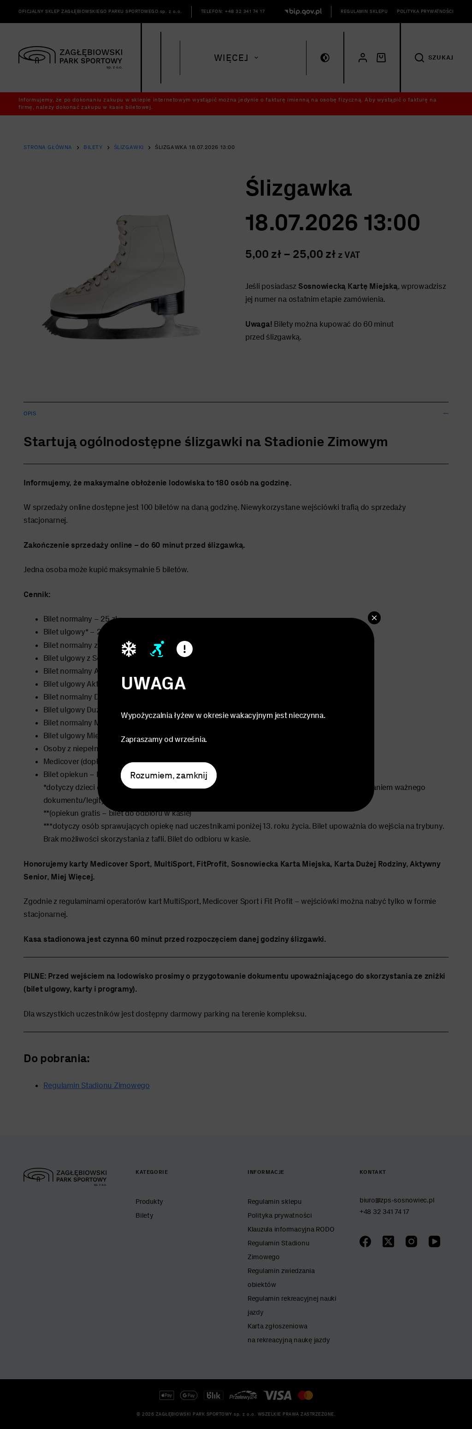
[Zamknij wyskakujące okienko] (374, 617)
